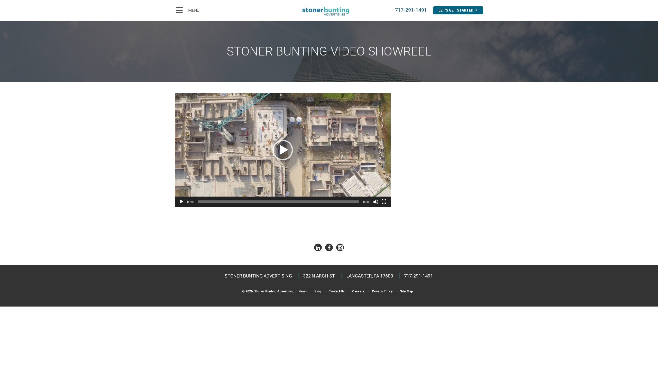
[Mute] (375, 201)
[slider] (278, 201)
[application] (283, 150)
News (302, 291)
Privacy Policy (382, 291)
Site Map (406, 291)
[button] (282, 150)
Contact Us (336, 291)
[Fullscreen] (384, 201)
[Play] (181, 201)
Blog (317, 291)
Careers (358, 291)
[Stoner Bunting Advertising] (329, 11)
